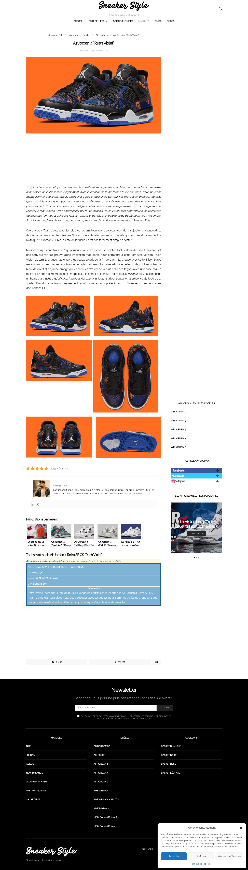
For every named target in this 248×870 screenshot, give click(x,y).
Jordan (86, 35)
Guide (158, 21)
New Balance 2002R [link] (105, 817)
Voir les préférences (229, 856)
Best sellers (96, 21)
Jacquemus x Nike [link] (37, 781)
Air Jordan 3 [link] (101, 773)
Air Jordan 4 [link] (101, 781)
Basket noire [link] (169, 755)
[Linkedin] (32, 504)
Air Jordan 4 (102, 35)
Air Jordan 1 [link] (101, 764)
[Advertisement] (93, 161)
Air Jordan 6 (178, 447)
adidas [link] (30, 764)
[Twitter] (37, 504)
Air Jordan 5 (178, 438)
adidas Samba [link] (102, 746)
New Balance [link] (34, 773)
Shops (170, 21)
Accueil (78, 21)
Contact (147, 849)
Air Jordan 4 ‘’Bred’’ (50, 240)
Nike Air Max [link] (101, 790)
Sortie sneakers (123, 21)
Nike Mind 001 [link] (101, 808)
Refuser (201, 856)
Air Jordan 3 (178, 420)
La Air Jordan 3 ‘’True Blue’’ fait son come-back (196, 524)
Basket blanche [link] (171, 746)
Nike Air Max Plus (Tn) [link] (106, 799)
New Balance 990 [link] (104, 826)
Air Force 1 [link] (100, 755)
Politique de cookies (200, 864)
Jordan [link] (30, 755)
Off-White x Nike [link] (36, 790)
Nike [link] (28, 746)
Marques (143, 21)
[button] (241, 827)
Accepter (174, 856)
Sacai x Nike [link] (33, 799)
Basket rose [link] (168, 764)
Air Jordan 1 (178, 411)
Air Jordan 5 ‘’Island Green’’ (124, 192)
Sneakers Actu (55, 35)
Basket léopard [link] (170, 773)
